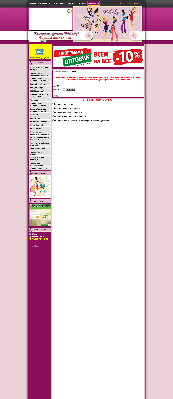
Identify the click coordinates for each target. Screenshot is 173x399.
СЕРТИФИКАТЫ (93, 3)
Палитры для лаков (37, 149)
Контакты (70, 3)
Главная (32, 3)
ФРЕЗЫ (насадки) (37, 91)
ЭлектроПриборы (36, 87)
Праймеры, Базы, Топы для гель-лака (39, 96)
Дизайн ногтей (35, 129)
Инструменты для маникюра (37, 158)
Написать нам (80, 3)
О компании (42, 3)
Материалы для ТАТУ (38, 169)
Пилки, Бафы (35, 115)
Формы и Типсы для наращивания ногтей (38, 110)
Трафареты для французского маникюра (39, 133)
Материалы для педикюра (36, 153)
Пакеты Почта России (38, 84)
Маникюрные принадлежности (36, 164)
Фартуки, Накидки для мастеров (39, 68)
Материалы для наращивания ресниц (38, 80)
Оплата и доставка (56, 3)
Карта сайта (33, 246)
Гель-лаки (34, 100)
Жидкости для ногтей (38, 121)
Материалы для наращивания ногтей (38, 104)
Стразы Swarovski (37, 125)
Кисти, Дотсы (35, 118)
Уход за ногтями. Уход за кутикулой (39, 144)
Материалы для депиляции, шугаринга (39, 74)
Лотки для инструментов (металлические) (39, 138)
